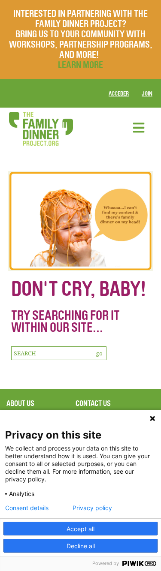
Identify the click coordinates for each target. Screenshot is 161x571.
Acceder (119, 93)
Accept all (80, 528)
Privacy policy (92, 508)
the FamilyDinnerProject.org (41, 129)
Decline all (81, 546)
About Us (20, 403)
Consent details (27, 508)
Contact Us (93, 403)
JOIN (147, 93)
